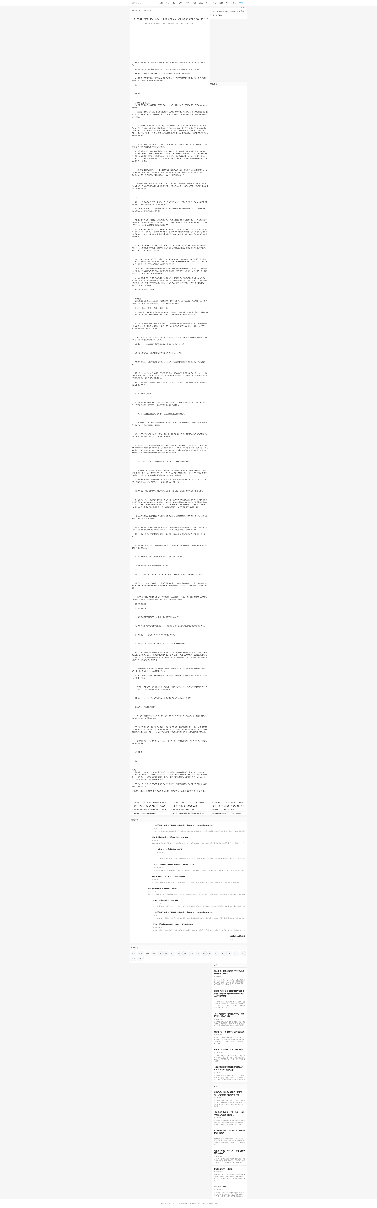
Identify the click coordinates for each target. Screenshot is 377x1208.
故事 (242, 8)
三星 (179, 953)
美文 (242, 11)
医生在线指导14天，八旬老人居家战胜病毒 (169, 877)
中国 (133, 953)
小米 (216, 953)
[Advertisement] (170, 39)
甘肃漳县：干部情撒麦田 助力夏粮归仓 (229, 1032)
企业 (243, 953)
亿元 (197, 953)
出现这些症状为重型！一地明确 (165, 900)
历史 (214, 3)
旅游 (201, 3)
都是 (153, 953)
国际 (234, 3)
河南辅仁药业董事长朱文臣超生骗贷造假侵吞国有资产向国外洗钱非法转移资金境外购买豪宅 (229, 993)
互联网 (140, 959)
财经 (194, 3)
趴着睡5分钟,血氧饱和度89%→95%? (162, 889)
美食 (221, 3)
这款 (204, 953)
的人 (172, 953)
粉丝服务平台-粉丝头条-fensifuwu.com (205, 1203)
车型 (210, 953)
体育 (187, 3)
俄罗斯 (236, 953)
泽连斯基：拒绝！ (221, 1187)
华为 (191, 953)
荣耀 (133, 959)
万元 (229, 953)
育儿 (208, 3)
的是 (166, 953)
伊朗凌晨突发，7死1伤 (223, 1169)
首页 (161, 3)
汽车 (181, 3)
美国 (147, 953)
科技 (167, 3)
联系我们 (168, 1203)
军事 (228, 3)
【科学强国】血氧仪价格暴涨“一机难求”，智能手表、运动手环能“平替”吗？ (184, 912)
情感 (241, 3)
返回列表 (219, 15)
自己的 (140, 953)
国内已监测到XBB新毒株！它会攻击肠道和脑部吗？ (173, 924)
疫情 (160, 953)
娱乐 (174, 3)
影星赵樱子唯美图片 (237, 936)
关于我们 (162, 1203)
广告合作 (175, 1203)
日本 (222, 953)
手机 (185, 953)
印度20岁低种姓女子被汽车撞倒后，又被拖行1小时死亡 (175, 865)
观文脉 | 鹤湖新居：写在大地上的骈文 (229, 1050)
